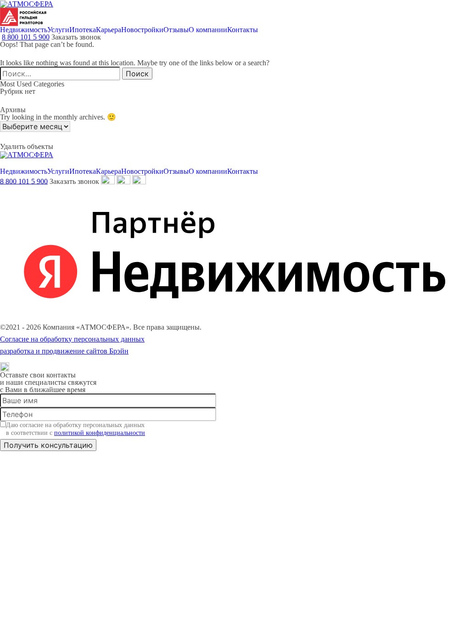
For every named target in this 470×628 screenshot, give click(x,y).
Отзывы (176, 30)
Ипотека (82, 30)
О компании (208, 30)
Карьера (108, 30)
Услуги (58, 30)
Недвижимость (23, 30)
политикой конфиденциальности (99, 432)
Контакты (242, 30)
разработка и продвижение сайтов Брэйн (64, 351)
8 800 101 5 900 (26, 37)
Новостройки (142, 30)
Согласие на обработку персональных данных (72, 339)
